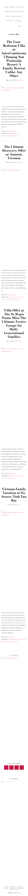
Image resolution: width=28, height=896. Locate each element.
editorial (10, 131)
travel (14, 131)
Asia (9, 637)
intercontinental (5, 136)
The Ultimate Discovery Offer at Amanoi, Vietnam (14, 152)
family (16, 133)
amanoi (17, 297)
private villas (13, 136)
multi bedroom (12, 476)
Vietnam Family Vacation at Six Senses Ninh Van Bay (14, 495)
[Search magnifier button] (19, 26)
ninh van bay (22, 639)
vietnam (19, 136)
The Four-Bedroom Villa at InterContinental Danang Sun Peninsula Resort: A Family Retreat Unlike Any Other (14, 58)
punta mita (4, 478)
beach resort (12, 133)
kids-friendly (15, 639)
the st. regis (10, 478)
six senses (10, 641)
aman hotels (12, 297)
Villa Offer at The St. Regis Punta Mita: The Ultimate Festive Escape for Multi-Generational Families (14, 323)
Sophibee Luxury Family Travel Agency (14, 2)
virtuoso (18, 299)
